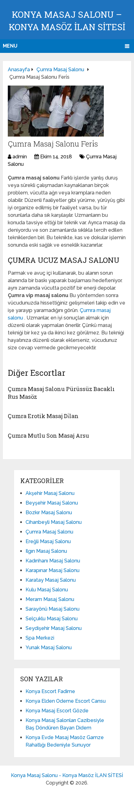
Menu (10, 46)
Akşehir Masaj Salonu (50, 493)
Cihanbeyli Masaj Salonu (54, 522)
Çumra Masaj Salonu (49, 532)
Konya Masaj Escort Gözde (57, 711)
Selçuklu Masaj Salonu (52, 619)
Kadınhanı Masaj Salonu (53, 561)
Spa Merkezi (40, 638)
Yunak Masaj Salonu (49, 647)
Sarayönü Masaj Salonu (52, 609)
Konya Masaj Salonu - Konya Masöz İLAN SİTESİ (67, 775)
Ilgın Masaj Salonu (46, 551)
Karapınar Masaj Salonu (52, 570)
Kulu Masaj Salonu (47, 590)
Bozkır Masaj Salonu (49, 512)
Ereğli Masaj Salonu (48, 541)
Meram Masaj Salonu (50, 599)
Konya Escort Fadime (50, 691)
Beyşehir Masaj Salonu (52, 503)
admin (19, 157)
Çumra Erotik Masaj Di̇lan (43, 416)
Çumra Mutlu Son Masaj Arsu (48, 435)
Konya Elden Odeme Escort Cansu (66, 701)
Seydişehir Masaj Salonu (54, 628)
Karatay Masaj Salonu (51, 580)
